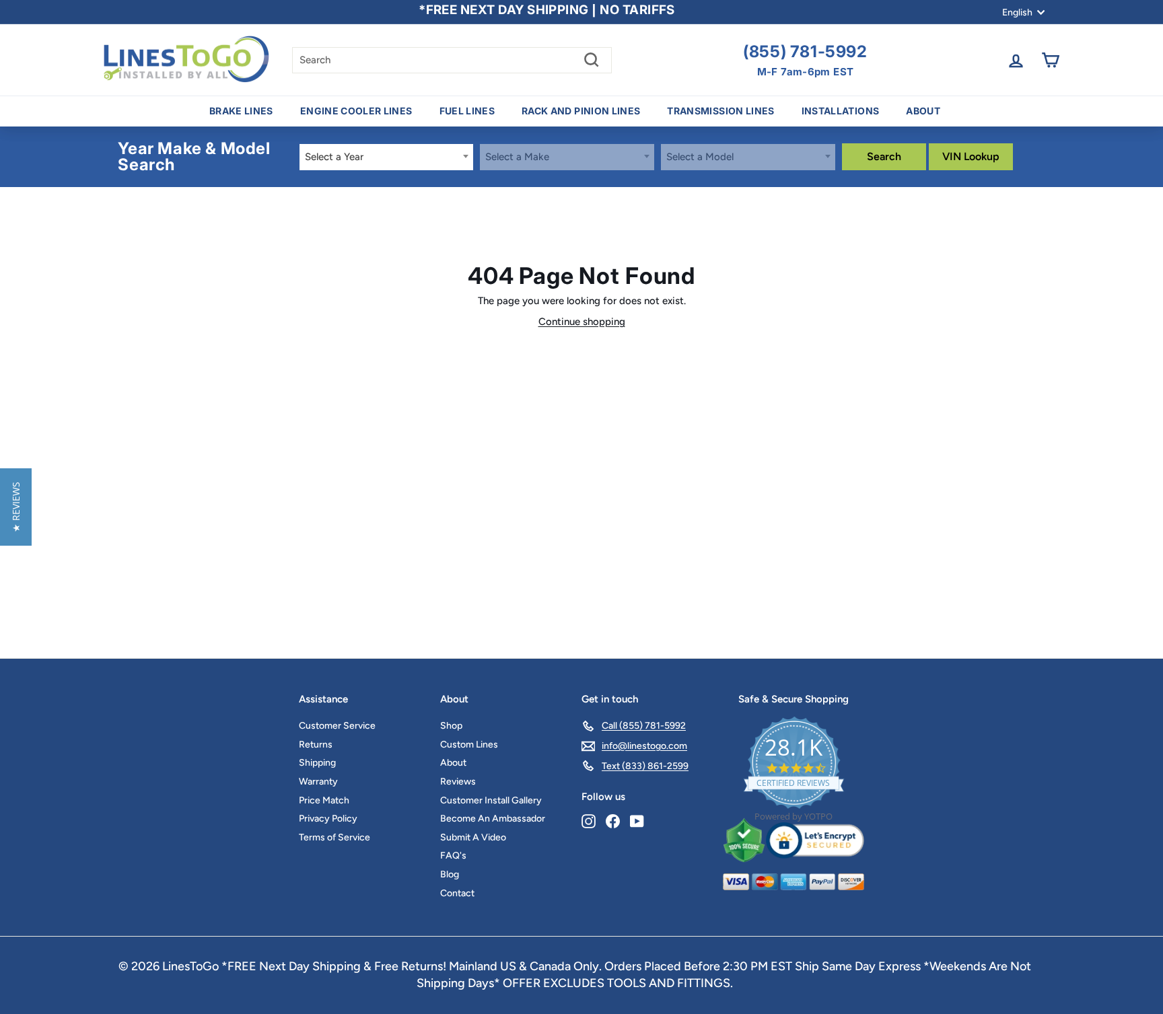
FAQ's (453, 855)
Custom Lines (469, 744)
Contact (457, 893)
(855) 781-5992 (805, 52)
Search (884, 156)
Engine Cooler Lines (356, 110)
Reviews (458, 781)
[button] (16, 507)
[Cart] (1050, 60)
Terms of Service (334, 837)
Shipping (317, 762)
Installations (841, 110)
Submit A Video (473, 837)
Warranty (318, 781)
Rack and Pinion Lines (581, 110)
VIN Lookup (970, 156)
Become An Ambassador (492, 818)
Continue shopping (581, 322)
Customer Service (337, 725)
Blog (449, 874)
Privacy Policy (328, 818)
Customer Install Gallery (491, 800)
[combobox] (386, 157)
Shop (451, 725)
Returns (315, 744)
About (923, 110)
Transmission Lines (720, 110)
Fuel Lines (467, 110)
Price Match (324, 800)
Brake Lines (241, 110)
